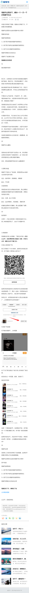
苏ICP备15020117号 (17, 590)
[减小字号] (18, 19)
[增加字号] (16, 19)
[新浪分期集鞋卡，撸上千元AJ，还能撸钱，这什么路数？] (6, 561)
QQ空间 (16, 518)
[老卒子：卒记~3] (6, 531)
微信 (10, 518)
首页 (8, 5)
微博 (3, 518)
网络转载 (5, 17)
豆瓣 (13, 518)
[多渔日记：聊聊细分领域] (6, 571)
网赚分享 (13, 5)
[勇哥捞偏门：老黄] (6, 551)
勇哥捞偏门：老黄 (18, 549)
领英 (20, 518)
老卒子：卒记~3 (18, 529)
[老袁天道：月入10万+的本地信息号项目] (6, 541)
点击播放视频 (5, 492)
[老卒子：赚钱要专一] (6, 581)
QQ (6, 518)
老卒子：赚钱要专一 (19, 579)
